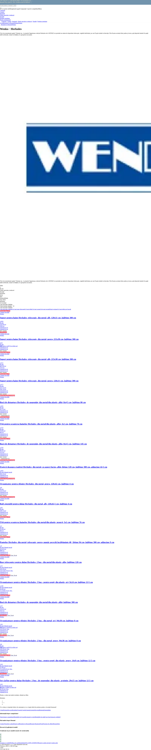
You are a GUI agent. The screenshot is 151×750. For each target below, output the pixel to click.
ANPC (30, 743)
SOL (26, 743)
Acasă (1, 23)
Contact (2, 724)
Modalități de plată (40, 717)
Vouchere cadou (8, 724)
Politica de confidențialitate (17, 743)
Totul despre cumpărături (7, 717)
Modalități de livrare (19, 717)
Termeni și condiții (5, 743)
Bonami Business (35, 724)
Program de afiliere (48, 724)
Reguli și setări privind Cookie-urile (48, 743)
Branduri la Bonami (8, 23)
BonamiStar (56, 724)
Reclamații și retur (30, 717)
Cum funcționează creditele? (53, 717)
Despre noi (16, 724)
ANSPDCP (35, 743)
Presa (41, 724)
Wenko (20, 23)
